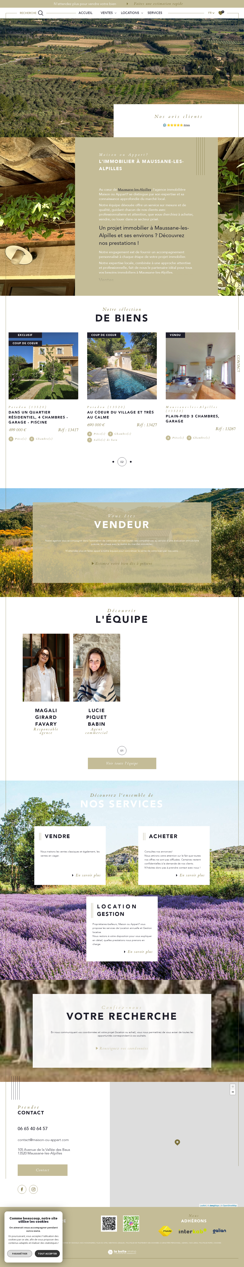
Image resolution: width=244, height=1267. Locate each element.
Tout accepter (47, 1253)
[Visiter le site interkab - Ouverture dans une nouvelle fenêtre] (195, 1227)
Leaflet (203, 1202)
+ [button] (233, 1083)
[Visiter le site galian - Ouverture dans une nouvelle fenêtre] (221, 1227)
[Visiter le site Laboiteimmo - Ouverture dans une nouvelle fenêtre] (122, 1253)
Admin (184, 1239)
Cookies (217, 1239)
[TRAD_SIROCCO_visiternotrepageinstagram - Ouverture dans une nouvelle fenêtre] (33, 1186)
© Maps (213, 1202)
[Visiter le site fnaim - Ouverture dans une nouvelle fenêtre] (167, 1228)
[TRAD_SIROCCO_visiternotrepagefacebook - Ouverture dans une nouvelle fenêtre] (22, 1186)
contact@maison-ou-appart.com (43, 1136)
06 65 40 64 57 (33, 1125)
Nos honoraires (87, 1239)
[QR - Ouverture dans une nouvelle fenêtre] (111, 1220)
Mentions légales (116, 1239)
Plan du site (101, 1239)
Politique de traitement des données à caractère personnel (153, 1239)
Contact (238, 363)
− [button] (233, 1088)
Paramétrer (19, 1253)
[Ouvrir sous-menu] (115, 12)
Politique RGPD (205, 1239)
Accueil (85, 13)
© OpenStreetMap (229, 1202)
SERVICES (155, 13)
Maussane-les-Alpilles (134, 189)
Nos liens (193, 1239)
